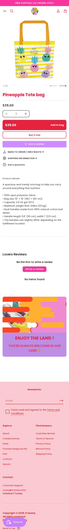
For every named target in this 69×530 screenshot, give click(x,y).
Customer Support (13, 485)
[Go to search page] (11, 11)
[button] (11, 11)
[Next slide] (62, 85)
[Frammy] (35, 11)
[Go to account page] (58, 11)
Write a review (34, 269)
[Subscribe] (61, 400)
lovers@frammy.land (14, 490)
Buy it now (34, 135)
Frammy (30, 513)
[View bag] (65, 11)
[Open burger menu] (5, 11)
